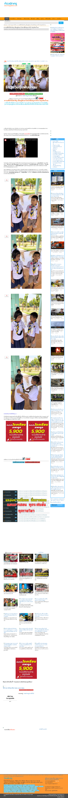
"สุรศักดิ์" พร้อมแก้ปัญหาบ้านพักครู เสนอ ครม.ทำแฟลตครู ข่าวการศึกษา (57, 317)
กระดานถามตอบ (33, 775)
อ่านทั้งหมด (41, 552)
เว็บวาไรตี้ (60, 795)
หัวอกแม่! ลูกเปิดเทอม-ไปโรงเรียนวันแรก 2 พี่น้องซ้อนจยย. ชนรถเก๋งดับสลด (41, 578)
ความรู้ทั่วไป (30, 790)
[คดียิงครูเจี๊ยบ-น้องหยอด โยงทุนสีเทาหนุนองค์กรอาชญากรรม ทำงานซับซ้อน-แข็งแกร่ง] (57, 488)
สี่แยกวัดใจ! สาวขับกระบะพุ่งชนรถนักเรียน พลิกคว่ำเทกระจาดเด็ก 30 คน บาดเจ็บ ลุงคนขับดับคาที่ (57, 449)
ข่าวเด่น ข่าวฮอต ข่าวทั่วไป (58, 157)
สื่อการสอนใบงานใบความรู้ (8, 787)
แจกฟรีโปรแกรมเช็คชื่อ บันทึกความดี (34, 93)
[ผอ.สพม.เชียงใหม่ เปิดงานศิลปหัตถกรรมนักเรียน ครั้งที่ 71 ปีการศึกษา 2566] (57, 338)
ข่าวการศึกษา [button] (12, 18)
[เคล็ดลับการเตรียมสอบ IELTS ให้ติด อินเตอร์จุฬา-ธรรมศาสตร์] (57, 256)
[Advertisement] (41, 9)
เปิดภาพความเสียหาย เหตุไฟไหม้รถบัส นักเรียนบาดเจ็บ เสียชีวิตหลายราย (57, 237)
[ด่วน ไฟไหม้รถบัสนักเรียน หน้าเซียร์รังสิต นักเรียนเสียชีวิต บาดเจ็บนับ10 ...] (57, 245)
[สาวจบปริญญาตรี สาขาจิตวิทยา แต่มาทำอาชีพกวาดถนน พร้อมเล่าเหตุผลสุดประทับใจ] (11, 602)
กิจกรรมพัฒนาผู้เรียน (7, 790)
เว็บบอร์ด (14, 791)
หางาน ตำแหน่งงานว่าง (58, 160)
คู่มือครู (38, 18)
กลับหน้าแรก (39, 795)
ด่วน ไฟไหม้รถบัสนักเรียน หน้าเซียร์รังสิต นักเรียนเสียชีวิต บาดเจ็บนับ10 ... (57, 251)
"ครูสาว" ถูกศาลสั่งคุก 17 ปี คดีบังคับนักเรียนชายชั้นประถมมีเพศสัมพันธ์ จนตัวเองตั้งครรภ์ (57, 388)
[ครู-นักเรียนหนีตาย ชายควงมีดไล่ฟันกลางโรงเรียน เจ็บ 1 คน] (57, 467)
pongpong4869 (27, 133)
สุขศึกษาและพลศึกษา (33, 789)
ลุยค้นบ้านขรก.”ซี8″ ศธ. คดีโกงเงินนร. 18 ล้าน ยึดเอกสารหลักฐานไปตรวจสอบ (42, 619)
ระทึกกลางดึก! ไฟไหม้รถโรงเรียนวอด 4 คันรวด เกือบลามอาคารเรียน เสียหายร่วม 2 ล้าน (42, 593)
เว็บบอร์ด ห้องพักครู (57, 165)
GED (23, 61)
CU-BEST (43, 61)
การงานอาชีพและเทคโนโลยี (25, 789)
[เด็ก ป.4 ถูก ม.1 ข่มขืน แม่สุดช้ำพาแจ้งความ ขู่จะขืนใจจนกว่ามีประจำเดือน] (26, 645)
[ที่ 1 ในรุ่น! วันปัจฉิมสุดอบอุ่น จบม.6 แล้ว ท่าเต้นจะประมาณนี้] (11, 587)
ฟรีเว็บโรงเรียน (48, 18)
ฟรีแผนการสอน (26, 18)
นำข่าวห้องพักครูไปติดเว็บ (50, 781)
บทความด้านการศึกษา (57, 158)
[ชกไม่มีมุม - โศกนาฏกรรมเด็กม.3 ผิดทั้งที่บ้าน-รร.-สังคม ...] (57, 208)
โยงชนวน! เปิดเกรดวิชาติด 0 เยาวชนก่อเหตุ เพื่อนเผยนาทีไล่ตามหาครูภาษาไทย (57, 199)
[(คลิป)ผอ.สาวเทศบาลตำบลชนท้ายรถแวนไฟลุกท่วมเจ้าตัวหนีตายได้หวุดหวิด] (57, 351)
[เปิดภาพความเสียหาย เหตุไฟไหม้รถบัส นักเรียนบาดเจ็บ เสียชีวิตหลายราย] (57, 233)
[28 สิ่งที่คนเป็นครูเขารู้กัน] (26, 558)
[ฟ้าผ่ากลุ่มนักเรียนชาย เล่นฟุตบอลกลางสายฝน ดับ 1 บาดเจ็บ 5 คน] (42, 558)
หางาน (38, 790)
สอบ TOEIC (37, 61)
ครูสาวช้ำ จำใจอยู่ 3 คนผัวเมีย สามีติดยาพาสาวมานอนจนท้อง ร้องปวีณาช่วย (26, 623)
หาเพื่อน (34, 790)
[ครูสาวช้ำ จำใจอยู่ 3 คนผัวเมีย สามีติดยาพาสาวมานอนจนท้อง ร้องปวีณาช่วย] (26, 617)
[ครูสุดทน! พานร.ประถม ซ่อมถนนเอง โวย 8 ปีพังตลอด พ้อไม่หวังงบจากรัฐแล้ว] (11, 615)
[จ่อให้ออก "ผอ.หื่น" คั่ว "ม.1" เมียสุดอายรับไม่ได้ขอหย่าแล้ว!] (26, 588)
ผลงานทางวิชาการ (41, 775)
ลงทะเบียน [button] (59, 18)
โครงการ (55, 149)
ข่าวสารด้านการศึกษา (57, 154)
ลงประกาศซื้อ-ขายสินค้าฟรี (58, 161)
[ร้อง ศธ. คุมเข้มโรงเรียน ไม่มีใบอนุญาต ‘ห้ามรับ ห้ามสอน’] (42, 599)
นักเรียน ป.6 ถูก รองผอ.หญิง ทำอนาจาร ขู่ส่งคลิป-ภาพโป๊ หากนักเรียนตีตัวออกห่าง (56, 403)
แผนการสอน (55, 141)
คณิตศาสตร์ (20, 786)
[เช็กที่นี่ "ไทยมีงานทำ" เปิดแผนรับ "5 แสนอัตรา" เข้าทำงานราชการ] (57, 55)
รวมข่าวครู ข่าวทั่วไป (12, 25)
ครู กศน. (42, 18)
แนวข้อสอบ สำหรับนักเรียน (58, 153)
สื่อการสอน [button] (19, 18)
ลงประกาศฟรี (14, 776)
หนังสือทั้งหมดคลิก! (43, 729)
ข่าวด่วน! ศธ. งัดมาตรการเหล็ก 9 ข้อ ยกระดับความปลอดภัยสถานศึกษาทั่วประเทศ (57, 187)
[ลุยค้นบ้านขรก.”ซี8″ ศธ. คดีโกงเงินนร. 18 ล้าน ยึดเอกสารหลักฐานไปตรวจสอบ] (42, 615)
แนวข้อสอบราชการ (57, 152)
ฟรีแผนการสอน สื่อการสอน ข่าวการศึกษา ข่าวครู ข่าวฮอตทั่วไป (54, 779)
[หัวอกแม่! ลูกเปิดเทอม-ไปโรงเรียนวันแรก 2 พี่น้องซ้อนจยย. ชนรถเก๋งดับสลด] (42, 572)
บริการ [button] (53, 18)
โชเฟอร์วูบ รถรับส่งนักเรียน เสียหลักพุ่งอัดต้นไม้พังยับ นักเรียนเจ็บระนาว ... (57, 227)
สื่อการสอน (33, 18)
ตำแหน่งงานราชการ (25, 775)
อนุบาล (19, 790)
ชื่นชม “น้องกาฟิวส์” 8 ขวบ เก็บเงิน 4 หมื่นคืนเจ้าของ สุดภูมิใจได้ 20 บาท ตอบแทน (26, 578)
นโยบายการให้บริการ (25, 791)
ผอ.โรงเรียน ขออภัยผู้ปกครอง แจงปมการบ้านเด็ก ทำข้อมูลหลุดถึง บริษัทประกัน (57, 480)
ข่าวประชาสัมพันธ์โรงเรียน (8, 786)
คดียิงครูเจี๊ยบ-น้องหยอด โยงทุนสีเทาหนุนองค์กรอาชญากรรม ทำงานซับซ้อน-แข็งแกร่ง (57, 492)
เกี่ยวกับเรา (19, 791)
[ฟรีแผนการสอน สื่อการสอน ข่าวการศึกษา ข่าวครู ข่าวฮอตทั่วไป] (11, 4)
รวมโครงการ (56, 775)
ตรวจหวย (10, 791)
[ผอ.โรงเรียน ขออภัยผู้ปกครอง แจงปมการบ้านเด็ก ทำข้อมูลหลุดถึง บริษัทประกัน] (57, 476)
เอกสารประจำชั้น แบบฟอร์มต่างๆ (24, 787)
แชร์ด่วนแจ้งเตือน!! (24, 790)
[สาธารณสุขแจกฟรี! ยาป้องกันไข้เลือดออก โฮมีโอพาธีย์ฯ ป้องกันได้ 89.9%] (26, 630)
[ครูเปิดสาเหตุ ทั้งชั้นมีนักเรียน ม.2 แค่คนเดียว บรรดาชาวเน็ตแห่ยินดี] (57, 433)
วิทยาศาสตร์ (15, 786)
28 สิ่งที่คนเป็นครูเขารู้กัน (23, 562)
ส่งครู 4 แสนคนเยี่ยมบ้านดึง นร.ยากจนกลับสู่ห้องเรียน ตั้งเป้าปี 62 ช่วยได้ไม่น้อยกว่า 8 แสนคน (41, 634)
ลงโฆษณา (55, 167)
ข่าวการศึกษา (6, 775)
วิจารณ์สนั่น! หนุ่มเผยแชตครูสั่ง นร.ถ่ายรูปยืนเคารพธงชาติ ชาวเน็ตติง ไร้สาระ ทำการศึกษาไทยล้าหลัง (26, 606)
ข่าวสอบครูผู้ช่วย (56, 156)
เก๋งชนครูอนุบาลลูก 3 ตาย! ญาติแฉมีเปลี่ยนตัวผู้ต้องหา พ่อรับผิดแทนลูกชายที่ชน (10, 649)
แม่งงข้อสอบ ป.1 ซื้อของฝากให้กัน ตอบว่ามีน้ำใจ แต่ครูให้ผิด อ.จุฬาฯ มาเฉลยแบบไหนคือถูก (57, 330)
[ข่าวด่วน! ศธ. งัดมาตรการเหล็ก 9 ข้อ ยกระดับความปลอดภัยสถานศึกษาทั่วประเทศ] (57, 178)
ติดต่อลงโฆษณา (32, 791)
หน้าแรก (6, 18)
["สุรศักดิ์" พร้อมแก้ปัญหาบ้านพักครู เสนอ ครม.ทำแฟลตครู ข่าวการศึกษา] (57, 311)
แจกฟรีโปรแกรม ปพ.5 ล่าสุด (18, 462)
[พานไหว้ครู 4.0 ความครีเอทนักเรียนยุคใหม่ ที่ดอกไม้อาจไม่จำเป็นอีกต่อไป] (11, 558)
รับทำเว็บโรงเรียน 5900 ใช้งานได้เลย (14, 61)
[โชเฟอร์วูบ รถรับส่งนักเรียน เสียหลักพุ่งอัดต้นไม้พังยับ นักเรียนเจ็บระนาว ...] (57, 221)
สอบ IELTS (31, 61)
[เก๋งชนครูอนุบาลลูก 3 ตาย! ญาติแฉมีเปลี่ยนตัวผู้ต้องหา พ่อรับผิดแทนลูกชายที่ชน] (11, 645)
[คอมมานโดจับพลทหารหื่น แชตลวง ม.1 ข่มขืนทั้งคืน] (57, 368)
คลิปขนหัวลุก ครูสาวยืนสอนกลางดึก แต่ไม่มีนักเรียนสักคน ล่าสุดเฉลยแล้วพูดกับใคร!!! (57, 460)
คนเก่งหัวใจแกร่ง (14, 790)
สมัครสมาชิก (20, 776)
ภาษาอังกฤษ (32, 786)
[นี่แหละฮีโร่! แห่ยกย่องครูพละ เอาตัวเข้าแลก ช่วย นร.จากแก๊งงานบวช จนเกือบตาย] (42, 645)
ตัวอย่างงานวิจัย (56, 145)
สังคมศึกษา (36, 786)
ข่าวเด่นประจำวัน (7, 776)
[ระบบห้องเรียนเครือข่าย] (57, 502)
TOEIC (61, 500)
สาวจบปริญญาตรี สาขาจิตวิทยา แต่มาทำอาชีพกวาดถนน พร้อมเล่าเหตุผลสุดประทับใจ (10, 608)
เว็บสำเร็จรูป (44, 795)
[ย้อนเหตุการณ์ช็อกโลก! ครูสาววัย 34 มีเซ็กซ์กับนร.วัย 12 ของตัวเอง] (11, 573)
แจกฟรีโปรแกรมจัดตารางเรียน (17, 93)
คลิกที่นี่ (52, 788)
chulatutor (56, 499)
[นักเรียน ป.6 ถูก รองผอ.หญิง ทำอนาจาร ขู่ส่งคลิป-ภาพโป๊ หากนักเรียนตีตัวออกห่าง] (57, 397)
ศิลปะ (24, 786)
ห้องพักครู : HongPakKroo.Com (58, 794)
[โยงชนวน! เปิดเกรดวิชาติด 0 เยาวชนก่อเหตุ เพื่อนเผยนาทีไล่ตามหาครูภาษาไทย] (57, 195)
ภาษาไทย (27, 786)
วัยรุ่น (27, 128)
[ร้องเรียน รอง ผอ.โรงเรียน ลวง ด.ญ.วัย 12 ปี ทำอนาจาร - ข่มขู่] (57, 410)
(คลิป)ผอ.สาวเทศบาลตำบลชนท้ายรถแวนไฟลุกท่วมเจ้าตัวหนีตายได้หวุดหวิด (57, 357)
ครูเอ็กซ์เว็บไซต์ (54, 790)
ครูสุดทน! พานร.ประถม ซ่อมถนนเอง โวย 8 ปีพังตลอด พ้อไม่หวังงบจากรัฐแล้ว (10, 619)
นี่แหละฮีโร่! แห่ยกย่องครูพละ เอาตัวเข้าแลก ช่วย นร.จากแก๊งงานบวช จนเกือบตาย (41, 649)
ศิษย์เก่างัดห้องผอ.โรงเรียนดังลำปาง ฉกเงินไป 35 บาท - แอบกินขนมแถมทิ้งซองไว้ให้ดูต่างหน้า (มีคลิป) (10, 635)
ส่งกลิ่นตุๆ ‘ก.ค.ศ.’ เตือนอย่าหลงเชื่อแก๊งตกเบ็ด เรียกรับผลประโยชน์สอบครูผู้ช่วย (57, 303)
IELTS (26, 61)
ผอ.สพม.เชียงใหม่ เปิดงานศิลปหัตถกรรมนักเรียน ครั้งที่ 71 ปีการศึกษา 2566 (57, 342)
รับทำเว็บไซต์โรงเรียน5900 (52, 795)
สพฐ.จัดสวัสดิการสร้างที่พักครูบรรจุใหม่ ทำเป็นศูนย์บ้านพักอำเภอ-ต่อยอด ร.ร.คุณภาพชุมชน (57, 289)
